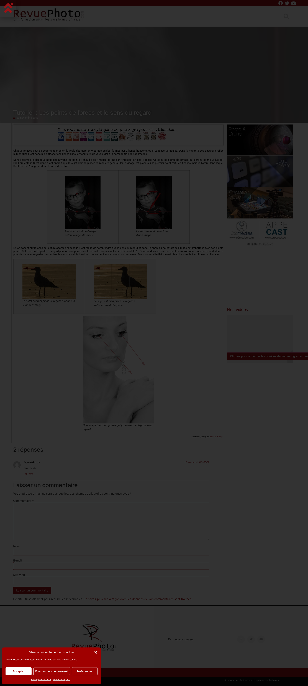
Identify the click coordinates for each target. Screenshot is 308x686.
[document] (154, 343)
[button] (95, 652)
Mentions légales (61, 679)
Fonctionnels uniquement (51, 671)
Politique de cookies (41, 679)
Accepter (18, 671)
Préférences (84, 671)
